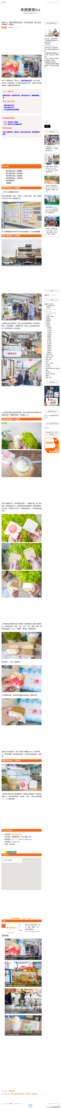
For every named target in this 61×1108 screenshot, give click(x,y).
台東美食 (49, 334)
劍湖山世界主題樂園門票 (15, 124)
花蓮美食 (49, 347)
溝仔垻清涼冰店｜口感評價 (14, 176)
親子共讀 (48, 366)
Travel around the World (51, 313)
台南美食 (49, 332)
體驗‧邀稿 (48, 377)
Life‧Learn (48, 309)
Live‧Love (48, 311)
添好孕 (47, 361)
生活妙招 (48, 364)
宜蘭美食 (49, 338)
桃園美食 (49, 345)
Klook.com (46, 427)
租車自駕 (10, 122)
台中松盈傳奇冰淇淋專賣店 (11, 109)
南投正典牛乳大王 (9, 107)
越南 (47, 370)
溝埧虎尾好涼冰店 (9, 105)
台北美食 (49, 330)
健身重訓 (48, 318)
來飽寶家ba (30, 10)
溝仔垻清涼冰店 (27, 80)
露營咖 (47, 375)
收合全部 (51, 304)
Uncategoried (49, 314)
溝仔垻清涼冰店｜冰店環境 (14, 173)
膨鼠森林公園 (16, 95)
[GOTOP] (30, 1106)
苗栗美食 (49, 348)
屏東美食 (49, 339)
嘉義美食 (49, 336)
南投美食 (49, 327)
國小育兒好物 (49, 354)
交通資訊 (8, 183)
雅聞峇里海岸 (6, 95)
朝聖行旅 (16, 132)
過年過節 (48, 372)
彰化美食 (49, 341)
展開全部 (46, 304)
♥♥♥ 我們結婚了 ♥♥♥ (50, 305)
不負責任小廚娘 (49, 316)
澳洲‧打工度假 (49, 363)
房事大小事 (48, 359)
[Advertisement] (22, 42)
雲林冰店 (28, 1094)
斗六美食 (11, 1094)
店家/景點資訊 (10, 180)
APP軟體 (48, 307)
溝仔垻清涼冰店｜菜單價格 (14, 171)
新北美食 (49, 343)
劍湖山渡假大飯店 (26, 132)
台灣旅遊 (48, 323)
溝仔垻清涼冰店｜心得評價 (14, 178)
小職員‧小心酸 (49, 356)
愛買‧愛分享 (49, 357)
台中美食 (49, 329)
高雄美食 (49, 352)
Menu (4, 2)
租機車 (16, 122)
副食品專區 (48, 320)
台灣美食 (48, 325)
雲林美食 (4, 27)
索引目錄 (6, 166)
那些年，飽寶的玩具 (50, 373)
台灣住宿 (48, 322)
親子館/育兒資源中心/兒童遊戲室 (53, 368)
